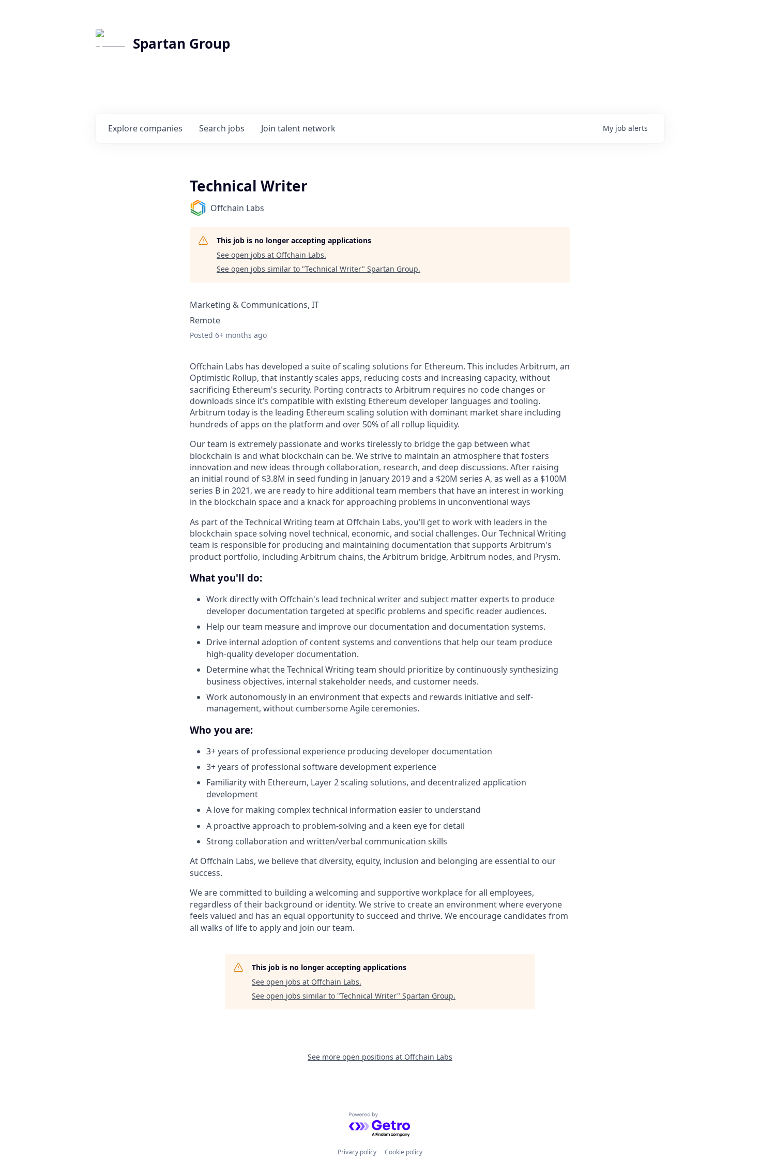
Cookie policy (403, 1152)
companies (145, 128)
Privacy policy (357, 1152)
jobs (222, 128)
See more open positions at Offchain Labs (380, 1057)
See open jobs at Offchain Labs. (271, 255)
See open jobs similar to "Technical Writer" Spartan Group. (318, 269)
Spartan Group (181, 43)
